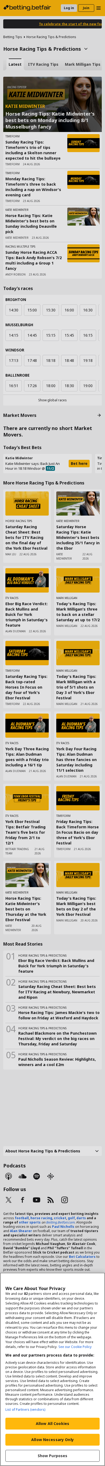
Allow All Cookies (52, 1423)
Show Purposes (53, 1455)
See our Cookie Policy (75, 1346)
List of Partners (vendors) (25, 1409)
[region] (52, 1369)
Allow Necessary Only (52, 1439)
